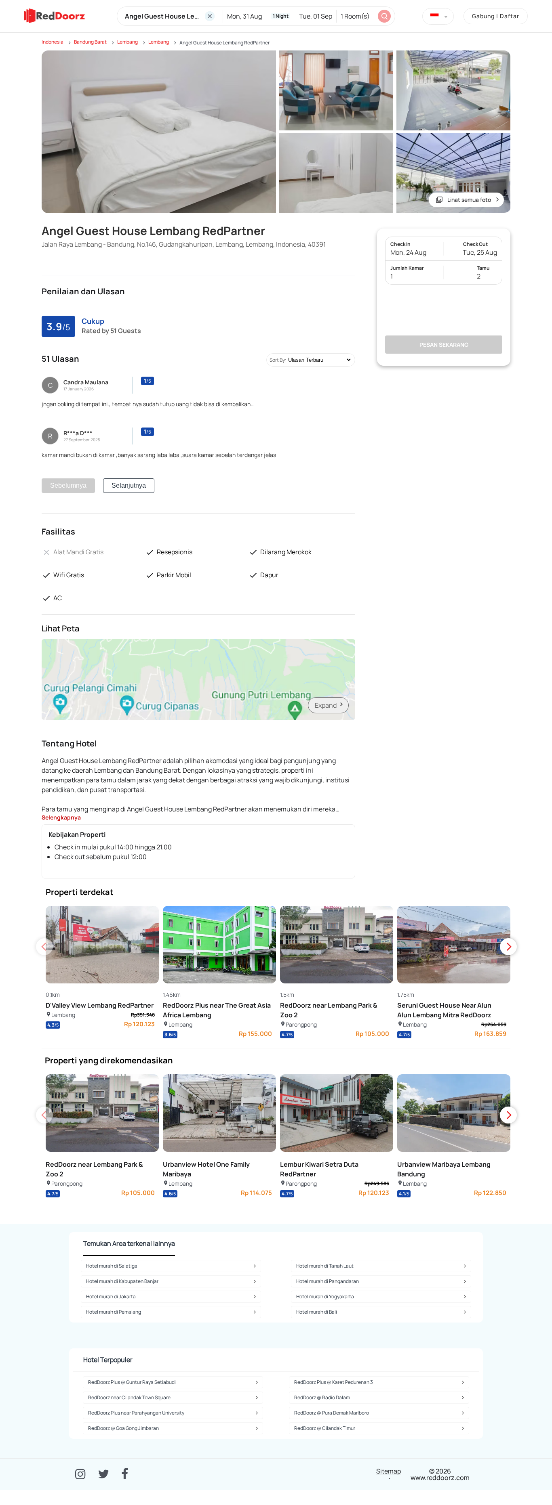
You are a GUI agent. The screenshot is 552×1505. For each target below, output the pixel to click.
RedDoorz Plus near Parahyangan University (136, 1412)
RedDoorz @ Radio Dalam (322, 1397)
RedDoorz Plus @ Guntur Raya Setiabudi (132, 1382)
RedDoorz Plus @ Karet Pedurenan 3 (333, 1382)
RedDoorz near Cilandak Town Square (129, 1397)
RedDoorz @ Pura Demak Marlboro (331, 1412)
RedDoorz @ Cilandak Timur (324, 1428)
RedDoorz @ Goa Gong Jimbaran (123, 1428)
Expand (326, 705)
